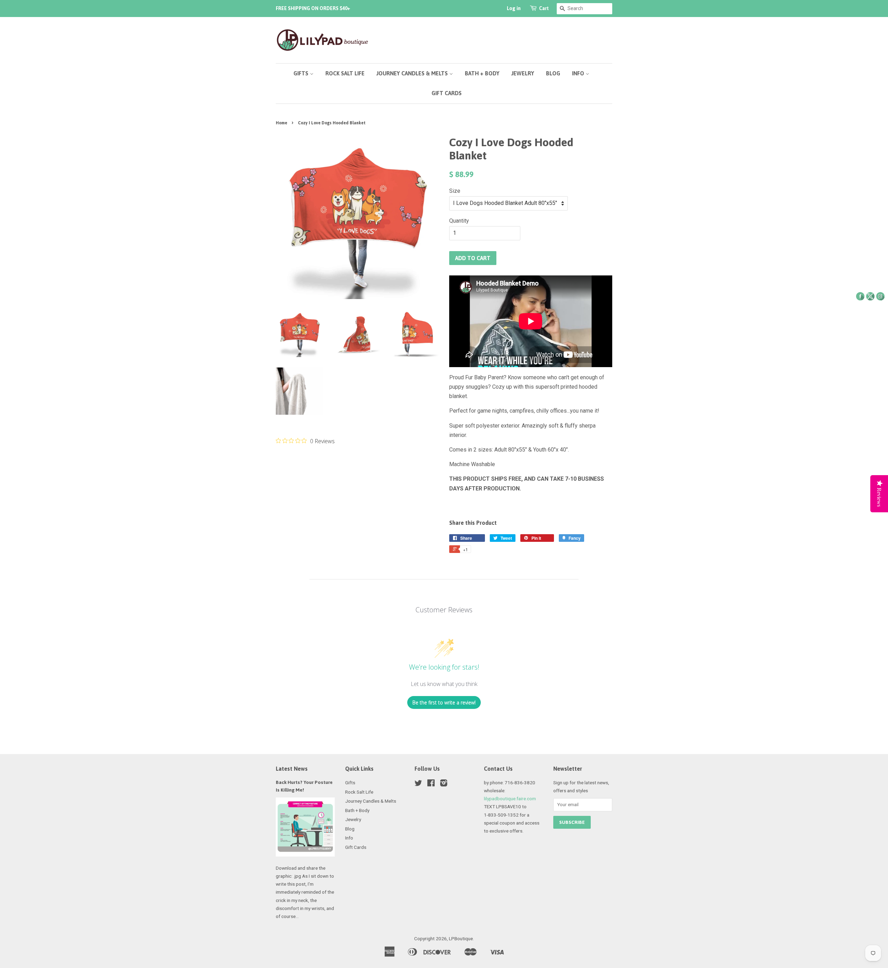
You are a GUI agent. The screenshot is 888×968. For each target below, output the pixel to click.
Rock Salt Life (345, 73)
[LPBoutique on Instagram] (443, 784)
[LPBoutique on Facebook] (431, 784)
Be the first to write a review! (444, 702)
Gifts (301, 73)
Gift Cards (447, 93)
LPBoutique (461, 938)
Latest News (292, 769)
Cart (544, 8)
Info (579, 73)
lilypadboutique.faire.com (510, 798)
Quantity (459, 220)
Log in (514, 8)
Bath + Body (482, 73)
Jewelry (522, 73)
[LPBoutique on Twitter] (418, 784)
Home (281, 123)
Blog (553, 73)
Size (454, 191)
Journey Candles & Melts (412, 73)
